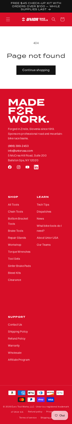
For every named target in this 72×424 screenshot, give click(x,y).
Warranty (14, 345)
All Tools (13, 204)
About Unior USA (47, 237)
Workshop (14, 244)
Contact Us (15, 324)
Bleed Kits (14, 272)
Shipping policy (49, 417)
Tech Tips (43, 204)
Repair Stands (17, 237)
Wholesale (14, 352)
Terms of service (28, 417)
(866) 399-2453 (18, 146)
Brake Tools (15, 230)
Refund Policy (17, 338)
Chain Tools (15, 211)
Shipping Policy (18, 331)
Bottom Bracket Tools (18, 221)
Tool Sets (14, 258)
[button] (8, 19)
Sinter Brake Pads (19, 265)
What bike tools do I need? (49, 228)
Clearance (14, 279)
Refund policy (35, 411)
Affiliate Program (19, 359)
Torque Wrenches (19, 251)
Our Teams (44, 244)
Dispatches (44, 211)
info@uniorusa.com (20, 150)
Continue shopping (36, 70)
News (40, 218)
